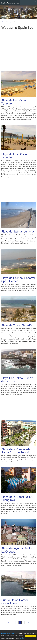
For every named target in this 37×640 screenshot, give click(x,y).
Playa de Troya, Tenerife (16, 325)
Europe (9, 22)
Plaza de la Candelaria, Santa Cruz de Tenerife (16, 450)
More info (22, 638)
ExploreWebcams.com (10, 3)
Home (3, 22)
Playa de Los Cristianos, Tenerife (16, 155)
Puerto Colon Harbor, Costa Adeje (15, 601)
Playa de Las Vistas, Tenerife (14, 101)
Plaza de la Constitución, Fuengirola (17, 498)
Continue (31, 636)
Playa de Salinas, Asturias (18, 231)
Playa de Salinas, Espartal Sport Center (18, 279)
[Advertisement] (18, 49)
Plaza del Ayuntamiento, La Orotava (16, 549)
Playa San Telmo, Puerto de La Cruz (17, 379)
